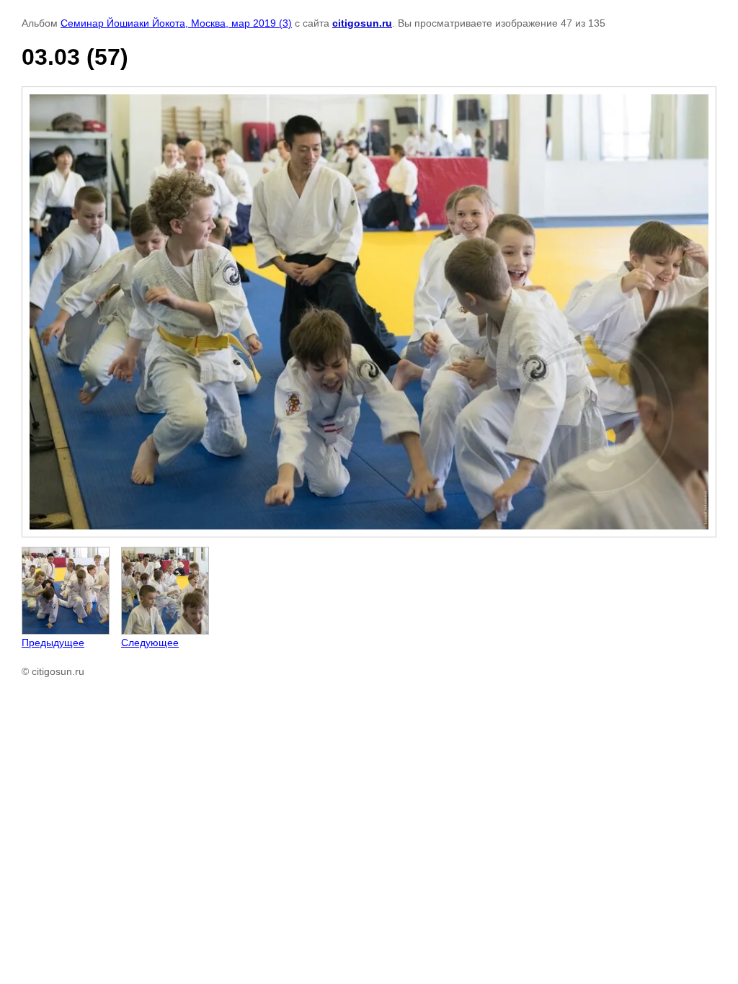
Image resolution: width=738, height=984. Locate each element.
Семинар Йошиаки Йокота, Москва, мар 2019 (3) (176, 23)
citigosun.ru (362, 23)
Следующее (150, 642)
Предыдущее (53, 642)
